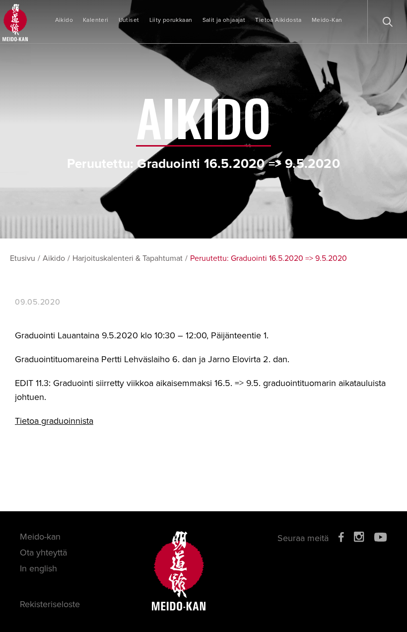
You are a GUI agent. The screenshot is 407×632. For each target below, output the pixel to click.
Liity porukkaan (171, 19)
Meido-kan (40, 536)
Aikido (64, 19)
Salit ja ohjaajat (224, 19)
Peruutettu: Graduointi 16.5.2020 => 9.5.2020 (268, 258)
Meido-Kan (327, 19)
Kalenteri (96, 19)
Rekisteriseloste (50, 604)
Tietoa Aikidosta (278, 19)
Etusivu (22, 258)
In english (38, 568)
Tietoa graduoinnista (54, 420)
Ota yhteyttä (43, 552)
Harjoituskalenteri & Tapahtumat (127, 258)
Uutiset (129, 19)
